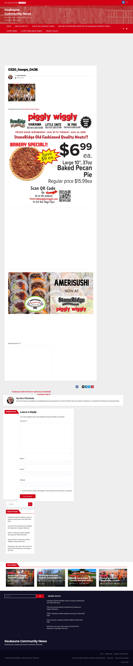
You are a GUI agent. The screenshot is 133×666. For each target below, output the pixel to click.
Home (9, 26)
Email (22, 469)
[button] (123, 28)
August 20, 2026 (107, 583)
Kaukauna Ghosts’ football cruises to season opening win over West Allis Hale (20, 519)
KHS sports (11, 572)
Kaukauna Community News (26, 641)
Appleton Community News (43, 26)
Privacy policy (52, 31)
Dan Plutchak (21, 75)
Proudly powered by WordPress (13, 658)
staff (87, 583)
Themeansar (35, 658)
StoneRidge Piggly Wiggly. (30, 109)
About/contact (21, 26)
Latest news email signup (31, 31)
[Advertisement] (51, 52)
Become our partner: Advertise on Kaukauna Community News (84, 26)
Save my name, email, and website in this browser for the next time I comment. (47, 491)
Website (22, 480)
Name (22, 458)
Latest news (12, 31)
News (40, 572)
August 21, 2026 (14, 581)
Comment (23, 421)
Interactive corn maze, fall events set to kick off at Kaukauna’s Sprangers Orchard (20, 548)
